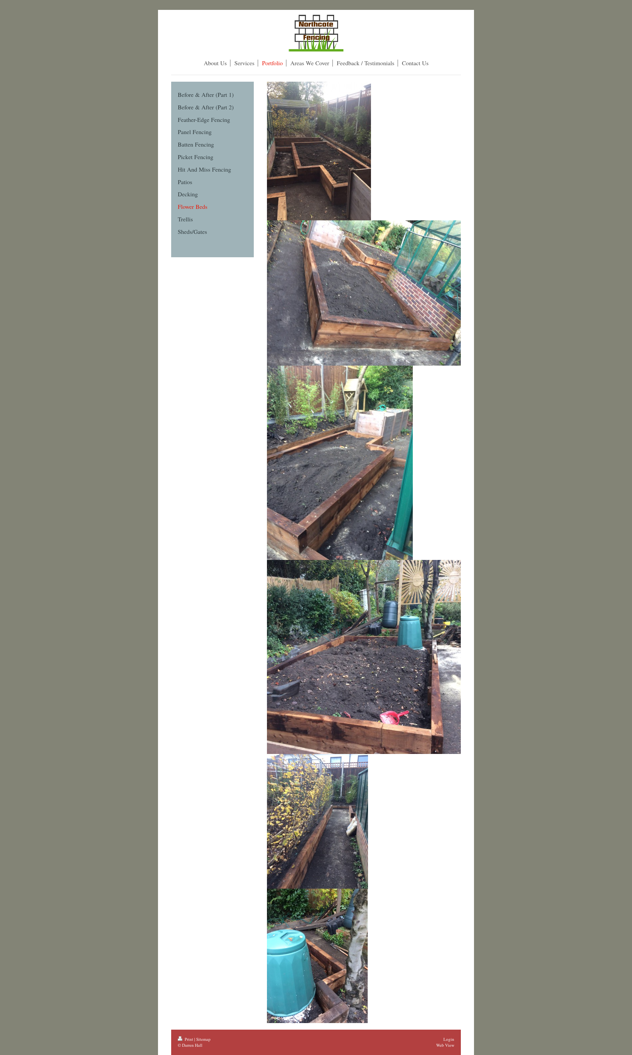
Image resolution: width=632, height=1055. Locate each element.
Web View (445, 1045)
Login (448, 1039)
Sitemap (203, 1039)
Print (189, 1039)
